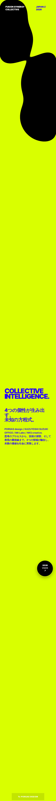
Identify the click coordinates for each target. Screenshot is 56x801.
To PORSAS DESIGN (28, 797)
